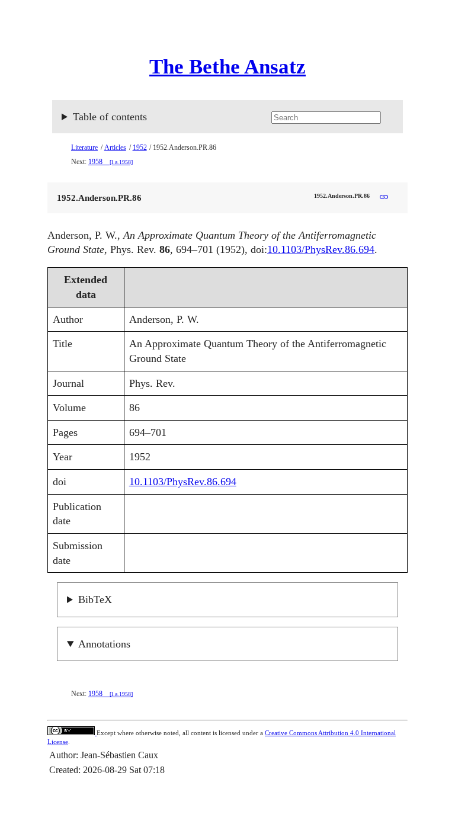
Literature (84, 147)
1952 (140, 147)
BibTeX (95, 599)
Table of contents (110, 117)
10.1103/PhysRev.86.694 (320, 249)
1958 (110, 162)
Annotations (104, 644)
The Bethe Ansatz (227, 66)
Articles (115, 147)
